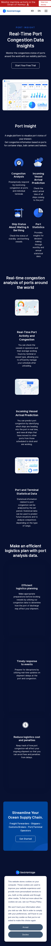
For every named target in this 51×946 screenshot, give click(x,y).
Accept (25, 927)
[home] (11, 11)
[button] (46, 11)
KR (32, 11)
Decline (25, 934)
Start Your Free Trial (25, 65)
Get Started (25, 839)
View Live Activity (44, 3)
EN (39, 11)
